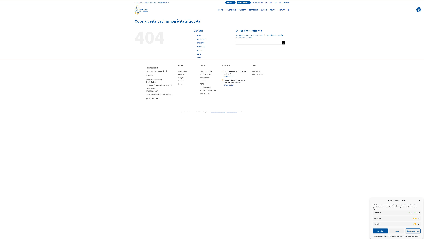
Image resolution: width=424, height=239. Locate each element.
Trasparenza (205, 77)
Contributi (182, 74)
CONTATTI (200, 58)
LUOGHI (199, 50)
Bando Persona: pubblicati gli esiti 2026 (235, 72)
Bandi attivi (256, 71)
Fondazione (182, 71)
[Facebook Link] (266, 2)
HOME (199, 35)
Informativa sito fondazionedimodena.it (384, 236)
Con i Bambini (205, 87)
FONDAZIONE (201, 39)
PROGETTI (200, 43)
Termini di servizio (232, 112)
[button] (419, 200)
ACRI (202, 84)
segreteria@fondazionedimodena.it (157, 3)
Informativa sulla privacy (218, 112)
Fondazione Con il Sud (208, 90)
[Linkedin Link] (280, 2)
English (203, 81)
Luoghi (181, 77)
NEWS (199, 54)
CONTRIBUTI (201, 47)
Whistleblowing (206, 74)
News (180, 84)
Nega (397, 231)
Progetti (181, 81)
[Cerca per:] (259, 42)
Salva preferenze (413, 231)
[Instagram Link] (271, 2)
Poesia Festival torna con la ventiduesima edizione (234, 81)
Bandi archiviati (257, 74)
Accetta (380, 231)
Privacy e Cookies (206, 71)
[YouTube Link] (275, 2)
